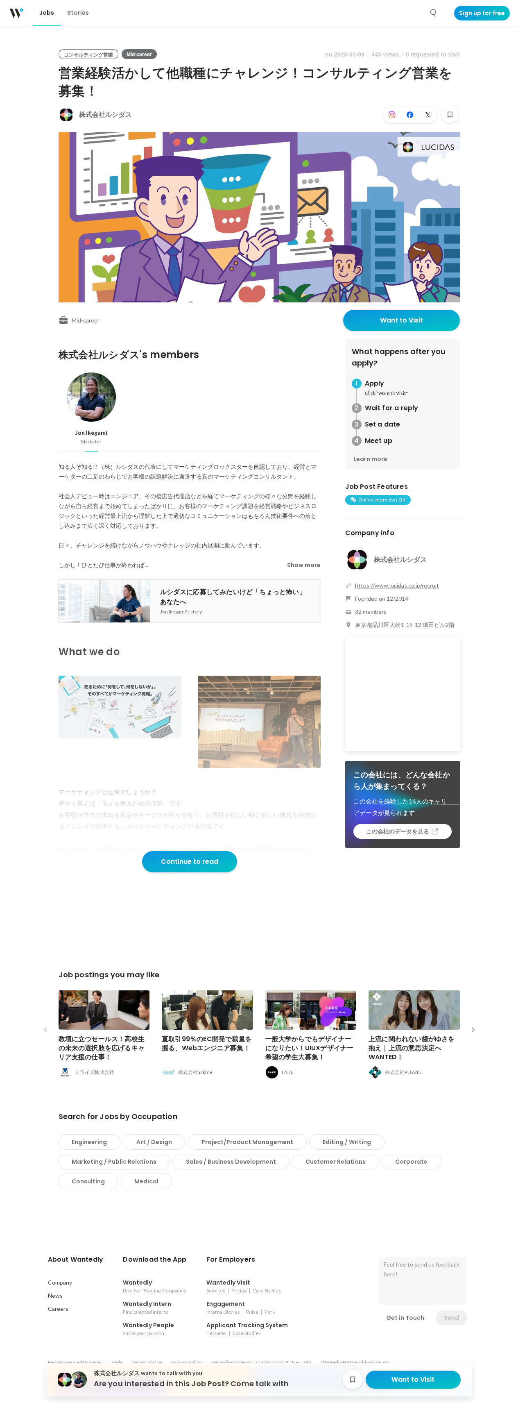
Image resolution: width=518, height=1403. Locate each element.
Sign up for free (482, 13)
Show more (304, 565)
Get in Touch (405, 1318)
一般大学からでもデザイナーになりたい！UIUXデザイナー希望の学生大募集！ (309, 1048)
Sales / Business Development (231, 1162)
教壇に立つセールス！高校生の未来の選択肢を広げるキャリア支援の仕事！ (102, 1048)
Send (451, 1318)
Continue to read (189, 861)
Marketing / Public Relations (114, 1162)
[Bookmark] (450, 115)
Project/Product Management (247, 1142)
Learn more (370, 459)
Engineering (89, 1142)
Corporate (411, 1162)
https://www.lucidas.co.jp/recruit (397, 585)
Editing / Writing (347, 1142)
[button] (76, 1260)
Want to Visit (401, 320)
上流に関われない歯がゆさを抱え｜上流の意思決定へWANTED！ (412, 1048)
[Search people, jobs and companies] (433, 13)
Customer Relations (335, 1162)
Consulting (88, 1181)
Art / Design (154, 1142)
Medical (146, 1181)
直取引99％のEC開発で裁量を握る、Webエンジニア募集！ (207, 1043)
